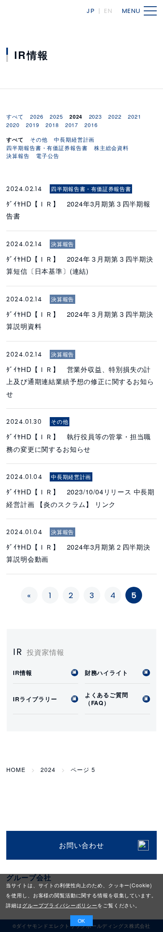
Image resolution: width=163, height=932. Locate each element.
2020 (12, 125)
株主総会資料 (111, 148)
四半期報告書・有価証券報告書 (46, 148)
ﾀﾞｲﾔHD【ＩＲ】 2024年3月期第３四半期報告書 (78, 210)
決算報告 (17, 156)
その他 (39, 139)
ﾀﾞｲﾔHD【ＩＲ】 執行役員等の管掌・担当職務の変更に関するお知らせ (78, 442)
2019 (32, 125)
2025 (56, 116)
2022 (114, 116)
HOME (15, 770)
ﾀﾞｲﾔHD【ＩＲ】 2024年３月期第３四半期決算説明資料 (79, 320)
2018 (52, 125)
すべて (15, 116)
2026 (36, 116)
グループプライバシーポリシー (59, 905)
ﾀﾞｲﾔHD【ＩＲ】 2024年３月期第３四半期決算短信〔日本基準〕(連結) (79, 265)
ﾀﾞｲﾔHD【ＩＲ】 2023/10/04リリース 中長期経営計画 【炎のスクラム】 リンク (80, 497)
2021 (134, 116)
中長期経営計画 (74, 139)
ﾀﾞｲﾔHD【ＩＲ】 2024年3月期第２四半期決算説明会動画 (78, 553)
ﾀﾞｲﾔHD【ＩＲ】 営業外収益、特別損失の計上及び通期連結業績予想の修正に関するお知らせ (80, 381)
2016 (90, 125)
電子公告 (47, 156)
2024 (48, 770)
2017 (71, 125)
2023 (95, 116)
